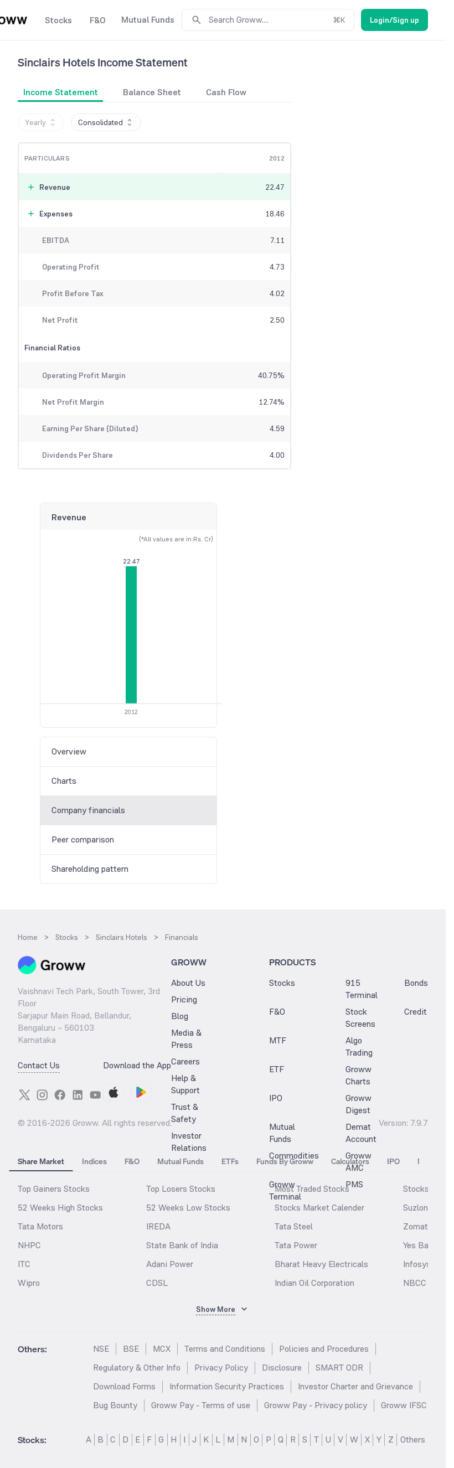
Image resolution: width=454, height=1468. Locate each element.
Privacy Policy (221, 1367)
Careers (185, 1061)
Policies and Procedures (324, 1349)
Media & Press (186, 1039)
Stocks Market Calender (319, 1207)
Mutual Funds (282, 1133)
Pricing (184, 999)
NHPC (29, 1245)
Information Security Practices (226, 1386)
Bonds (416, 983)
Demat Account (360, 1133)
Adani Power (169, 1264)
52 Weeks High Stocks (60, 1207)
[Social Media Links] (24, 1095)
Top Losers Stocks (180, 1189)
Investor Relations (189, 1142)
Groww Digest (358, 1104)
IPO (275, 1098)
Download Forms (124, 1386)
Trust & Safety (184, 1113)
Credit (415, 1011)
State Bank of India (182, 1245)
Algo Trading (359, 1046)
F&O (277, 1011)
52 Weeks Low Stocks (188, 1207)
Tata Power (296, 1245)
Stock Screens (360, 1018)
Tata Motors (40, 1226)
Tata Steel (294, 1226)
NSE (101, 1349)
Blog (179, 1016)
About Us (188, 983)
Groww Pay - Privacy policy (315, 1405)
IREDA (158, 1226)
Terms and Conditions (224, 1349)
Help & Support (185, 1084)
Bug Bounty (115, 1405)
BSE (131, 1349)
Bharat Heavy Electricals (321, 1264)
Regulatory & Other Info (136, 1367)
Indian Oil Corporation (314, 1283)
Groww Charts (358, 1075)
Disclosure (282, 1367)
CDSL (157, 1283)
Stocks (282, 983)
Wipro (29, 1283)
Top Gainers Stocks (54, 1189)
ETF (276, 1069)
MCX (162, 1349)
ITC (24, 1264)
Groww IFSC (404, 1405)
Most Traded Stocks (312, 1189)
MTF (277, 1040)
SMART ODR (339, 1367)
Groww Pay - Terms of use (200, 1405)
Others (412, 1439)
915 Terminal (361, 989)
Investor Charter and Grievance (355, 1386)
